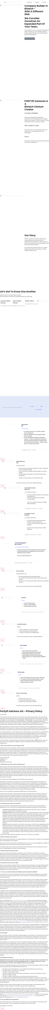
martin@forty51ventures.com (31, 304)
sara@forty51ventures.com (19, 305)
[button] (29, 38)
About (42, 406)
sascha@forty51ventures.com (7, 305)
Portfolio (37, 2)
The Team (29, 2)
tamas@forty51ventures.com (21, 562)
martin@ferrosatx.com (26, 450)
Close (2, 459)
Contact (44, 2)
